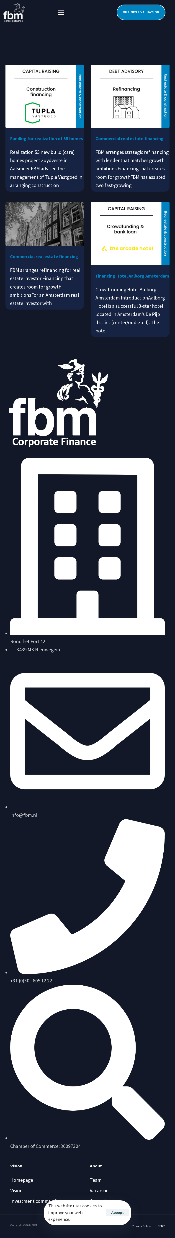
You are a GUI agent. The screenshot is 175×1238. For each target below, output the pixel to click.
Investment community (35, 1201)
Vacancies (100, 1190)
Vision (16, 1190)
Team (96, 1180)
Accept (117, 1212)
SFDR (161, 1226)
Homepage (21, 1180)
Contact (98, 1201)
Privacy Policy (141, 1226)
